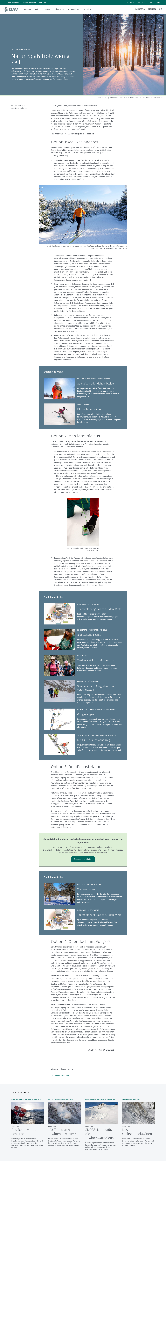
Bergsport (28, 9)
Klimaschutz (60, 9)
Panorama (140, 9)
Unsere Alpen (73, 9)
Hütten (48, 9)
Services (152, 9)
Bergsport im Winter (60, 1076)
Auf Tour (38, 9)
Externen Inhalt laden (83, 859)
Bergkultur (87, 9)
